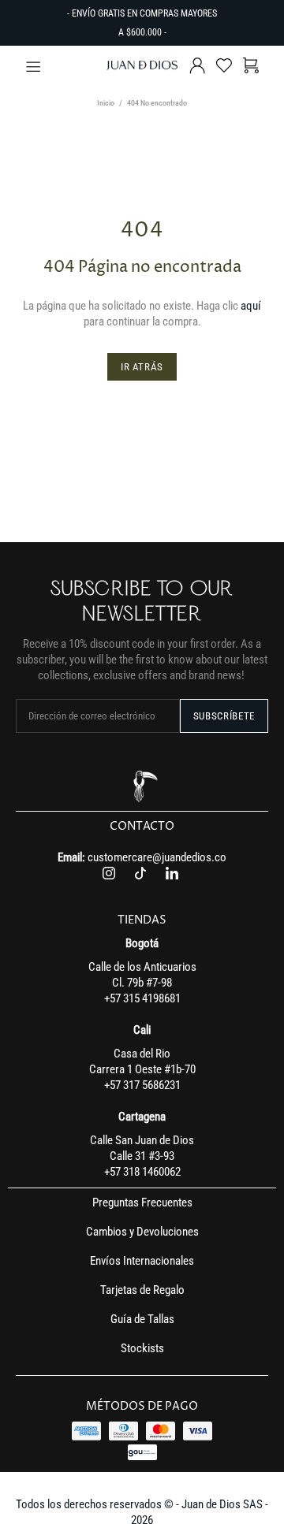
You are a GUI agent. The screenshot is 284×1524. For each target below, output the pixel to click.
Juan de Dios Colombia (142, 65)
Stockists (142, 1348)
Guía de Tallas (142, 1319)
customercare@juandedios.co (157, 857)
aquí (251, 306)
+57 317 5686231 (142, 1085)
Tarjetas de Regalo (142, 1290)
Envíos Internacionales (142, 1261)
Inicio (105, 103)
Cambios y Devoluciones (142, 1232)
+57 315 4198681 (142, 998)
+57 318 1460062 (142, 1172)
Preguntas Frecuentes (142, 1202)
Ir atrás (142, 367)
